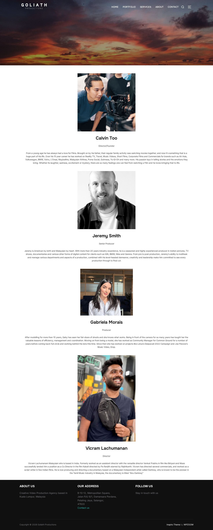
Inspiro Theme (173, 524)
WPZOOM (188, 524)
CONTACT (173, 6)
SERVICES (145, 6)
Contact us (83, 507)
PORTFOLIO (129, 6)
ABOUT (159, 6)
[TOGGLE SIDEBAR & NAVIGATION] (190, 7)
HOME (114, 6)
